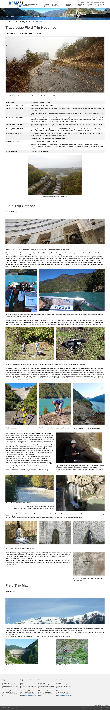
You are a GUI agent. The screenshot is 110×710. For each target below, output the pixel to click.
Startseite (8, 22)
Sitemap (102, 2)
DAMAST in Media (80, 5)
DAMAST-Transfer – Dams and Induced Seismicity (25, 17)
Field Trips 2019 (37, 22)
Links (95, 5)
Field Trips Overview (25, 22)
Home (82, 2)
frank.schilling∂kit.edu (8, 697)
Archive (90, 5)
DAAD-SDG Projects (68, 5)
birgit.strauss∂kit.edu (66, 695)
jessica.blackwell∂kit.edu (45, 697)
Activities (46, 5)
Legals (87, 2)
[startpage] (107, 5)
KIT (107, 2)
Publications (101, 5)
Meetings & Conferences (54, 5)
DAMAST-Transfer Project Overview (30, 5)
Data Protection (95, 2)
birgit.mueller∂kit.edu (30, 695)
